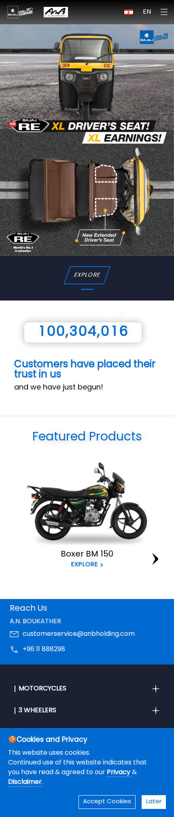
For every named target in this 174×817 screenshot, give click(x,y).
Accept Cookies (107, 802)
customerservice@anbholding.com (79, 634)
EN (147, 12)
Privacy (119, 772)
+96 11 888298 (44, 649)
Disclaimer (25, 782)
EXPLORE (87, 275)
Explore (84, 565)
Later (153, 802)
